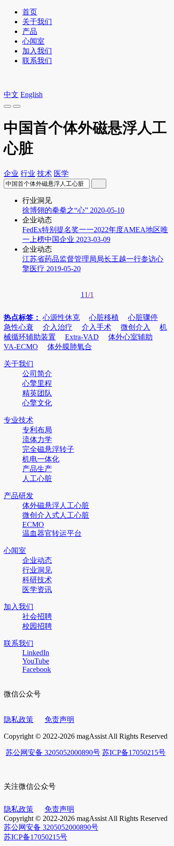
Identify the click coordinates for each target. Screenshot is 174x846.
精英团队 (37, 393)
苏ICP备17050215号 (134, 752)
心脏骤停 (143, 317)
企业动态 (37, 560)
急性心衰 (18, 327)
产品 (29, 31)
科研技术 (37, 580)
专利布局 (37, 430)
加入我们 (37, 51)
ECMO (33, 524)
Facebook (36, 669)
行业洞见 (37, 570)
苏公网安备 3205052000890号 (53, 752)
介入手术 (96, 327)
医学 (61, 173)
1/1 (89, 295)
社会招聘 (37, 616)
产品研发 (18, 496)
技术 (44, 173)
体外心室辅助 (130, 337)
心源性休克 (61, 317)
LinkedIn (35, 653)
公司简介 (37, 373)
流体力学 (37, 439)
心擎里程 (37, 383)
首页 (29, 12)
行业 (27, 173)
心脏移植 (104, 317)
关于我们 (37, 22)
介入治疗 (57, 327)
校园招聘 (37, 626)
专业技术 (18, 420)
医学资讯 (37, 589)
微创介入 (135, 327)
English (31, 94)
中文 (11, 94)
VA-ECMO (21, 347)
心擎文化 (37, 403)
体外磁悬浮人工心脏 (55, 505)
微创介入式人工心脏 (55, 515)
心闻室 (33, 41)
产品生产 (37, 469)
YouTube (35, 661)
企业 (11, 173)
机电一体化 (40, 459)
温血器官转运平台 (52, 533)
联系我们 (37, 61)
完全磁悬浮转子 (48, 449)
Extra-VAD (82, 337)
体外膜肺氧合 (69, 347)
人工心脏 (37, 478)
